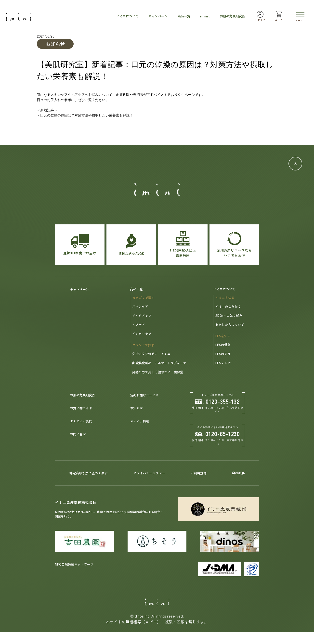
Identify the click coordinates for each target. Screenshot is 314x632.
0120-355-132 (223, 401)
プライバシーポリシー (149, 473)
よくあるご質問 (81, 421)
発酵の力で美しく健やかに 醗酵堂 (157, 372)
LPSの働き (223, 344)
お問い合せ (78, 434)
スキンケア (140, 306)
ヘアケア (138, 324)
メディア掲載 (139, 421)
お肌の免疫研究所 (82, 395)
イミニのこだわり (228, 306)
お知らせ (136, 408)
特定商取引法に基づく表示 (88, 473)
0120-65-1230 (222, 433)
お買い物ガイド (81, 408)
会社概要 (238, 473)
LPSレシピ (223, 363)
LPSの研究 (223, 353)
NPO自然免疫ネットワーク (74, 564)
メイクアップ (141, 315)
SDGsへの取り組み (228, 315)
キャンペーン (79, 289)
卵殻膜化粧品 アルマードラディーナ (159, 363)
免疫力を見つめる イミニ (151, 353)
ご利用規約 (199, 473)
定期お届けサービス (144, 395)
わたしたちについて (229, 324)
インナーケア (141, 333)
